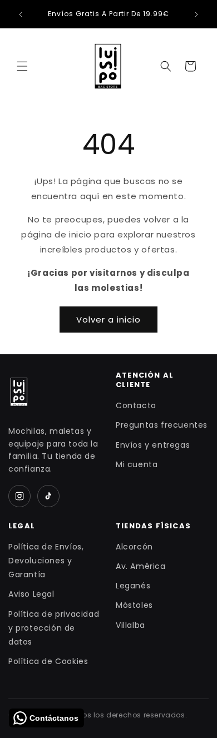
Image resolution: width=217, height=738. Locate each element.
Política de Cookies (48, 661)
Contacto (136, 405)
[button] (22, 66)
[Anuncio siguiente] (196, 14)
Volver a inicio (108, 319)
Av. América (141, 566)
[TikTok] (48, 496)
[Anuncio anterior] (20, 14)
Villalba (130, 625)
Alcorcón (134, 546)
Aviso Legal (31, 594)
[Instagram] (19, 496)
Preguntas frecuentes (162, 424)
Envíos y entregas (153, 444)
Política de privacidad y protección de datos (53, 627)
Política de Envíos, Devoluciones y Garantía (45, 560)
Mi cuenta (136, 464)
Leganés (133, 585)
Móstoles (134, 605)
